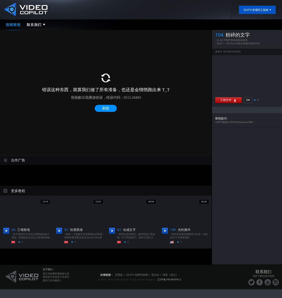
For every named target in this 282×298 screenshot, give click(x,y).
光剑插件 (180, 229)
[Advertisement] (106, 175)
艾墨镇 (119, 274)
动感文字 (126, 229)
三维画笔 (20, 229)
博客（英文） (170, 274)
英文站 (155, 274)
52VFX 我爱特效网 (137, 274)
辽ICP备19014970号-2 (169, 279)
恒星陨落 (73, 229)
